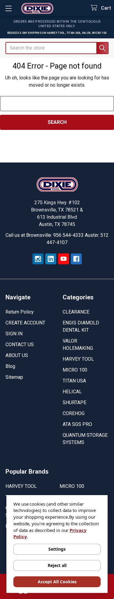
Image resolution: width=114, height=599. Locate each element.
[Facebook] (76, 258)
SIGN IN (13, 334)
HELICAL (72, 392)
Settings (57, 549)
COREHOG (74, 413)
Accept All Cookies (57, 582)
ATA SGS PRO (77, 424)
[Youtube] (63, 258)
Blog (10, 366)
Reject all (57, 565)
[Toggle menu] (8, 8)
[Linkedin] (50, 258)
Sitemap (14, 377)
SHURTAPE (74, 402)
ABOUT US (16, 355)
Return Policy (19, 312)
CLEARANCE (76, 312)
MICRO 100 (75, 370)
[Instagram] (38, 258)
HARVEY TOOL (78, 359)
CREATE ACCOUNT (25, 323)
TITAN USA (74, 381)
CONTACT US (19, 344)
